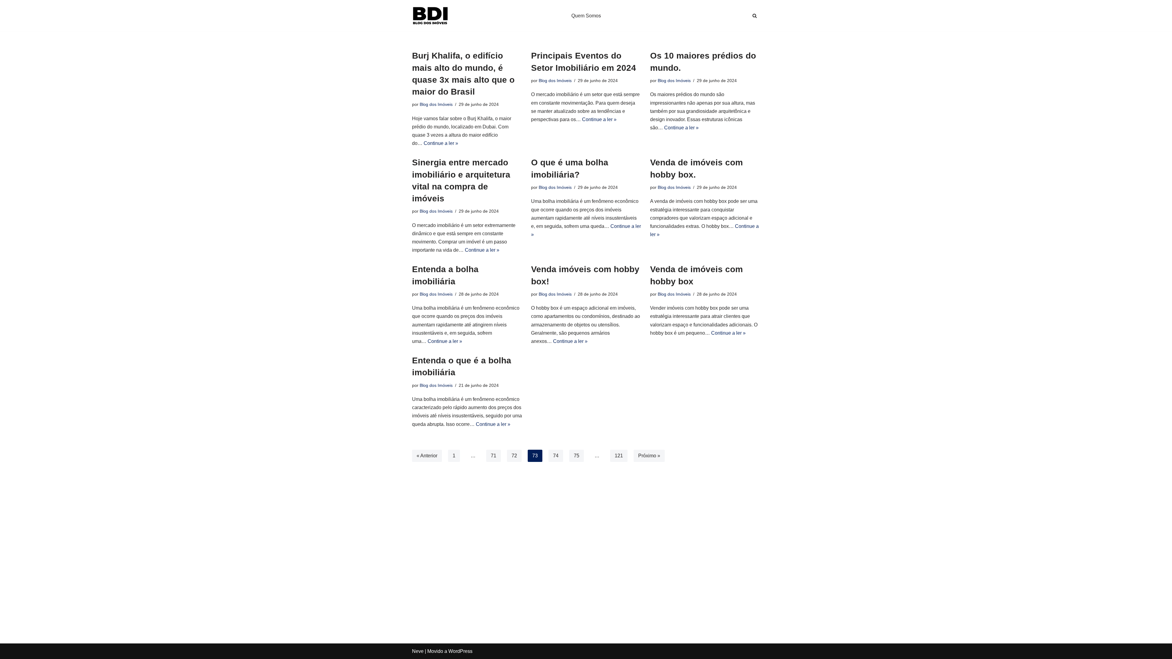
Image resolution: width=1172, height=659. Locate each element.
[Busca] (754, 15)
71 (493, 455)
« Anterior (427, 455)
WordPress (460, 651)
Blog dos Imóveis (436, 104)
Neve (418, 651)
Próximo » (649, 455)
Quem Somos (586, 15)
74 (556, 455)
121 (619, 455)
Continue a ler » (441, 143)
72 (514, 455)
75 (576, 455)
